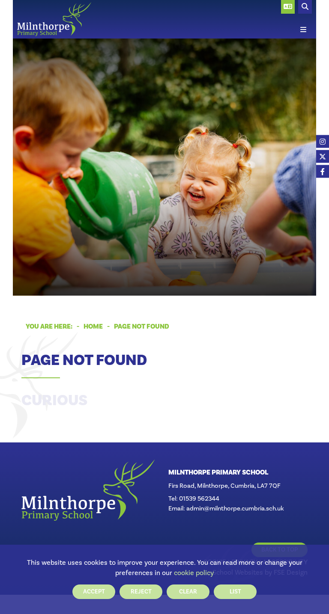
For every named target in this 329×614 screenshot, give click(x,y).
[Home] (54, 19)
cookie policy (194, 573)
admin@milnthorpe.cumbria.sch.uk (235, 508)
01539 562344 (199, 498)
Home (93, 326)
